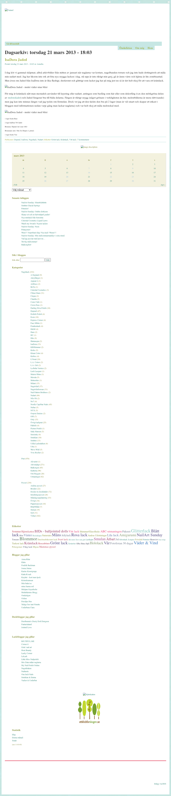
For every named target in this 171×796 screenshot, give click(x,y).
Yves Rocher (36, 452)
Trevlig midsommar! (29, 241)
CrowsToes (35, 305)
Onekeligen (25, 595)
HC (32, 335)
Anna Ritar (25, 559)
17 (155, 172)
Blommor (28, 538)
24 (155, 176)
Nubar (33, 407)
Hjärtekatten (27, 531)
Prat (23, 458)
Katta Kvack (26, 574)
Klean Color (35, 353)
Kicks (33, 350)
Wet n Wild (35, 449)
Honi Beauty (26, 650)
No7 (32, 401)
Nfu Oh (34, 398)
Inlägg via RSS (160, 783)
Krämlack (64, 139)
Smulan (100, 538)
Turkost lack (18, 543)
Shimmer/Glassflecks (90, 531)
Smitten (34, 440)
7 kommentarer (83, 139)
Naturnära (46, 535)
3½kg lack (27, 546)
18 (23, 176)
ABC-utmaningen (111, 531)
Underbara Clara (27, 607)
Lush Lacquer (36, 371)
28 (89, 180)
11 (23, 172)
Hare (32, 332)
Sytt (32, 512)
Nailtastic (25, 671)
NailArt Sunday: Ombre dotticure (34, 211)
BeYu (33, 287)
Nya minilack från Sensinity (32, 217)
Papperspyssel (36, 503)
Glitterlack (141, 530)
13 (67, 172)
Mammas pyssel (47, 546)
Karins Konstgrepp (29, 571)
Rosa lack (79, 534)
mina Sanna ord (27, 586)
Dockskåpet (37, 535)
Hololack (96, 542)
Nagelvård (35, 386)
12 (45, 172)
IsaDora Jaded (16, 59)
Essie (33, 317)
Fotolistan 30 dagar (121, 543)
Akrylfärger (35, 277)
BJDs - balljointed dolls (51, 531)
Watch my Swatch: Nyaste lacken (34, 223)
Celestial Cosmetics (38, 290)
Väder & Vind (146, 542)
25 (23, 180)
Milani (33, 383)
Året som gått (80, 539)
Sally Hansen (36, 431)
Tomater (15, 539)
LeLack (24, 656)
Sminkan (34, 437)
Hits (32, 338)
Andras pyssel (36, 485)
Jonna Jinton (26, 568)
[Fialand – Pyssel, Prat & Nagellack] (85, 25)
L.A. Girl (34, 365)
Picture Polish (36, 428)
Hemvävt (154, 539)
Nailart (40, 139)
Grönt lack (55, 139)
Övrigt (33, 500)
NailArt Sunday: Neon (30, 226)
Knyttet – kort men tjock (31, 577)
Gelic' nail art (26, 647)
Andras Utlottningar (97, 535)
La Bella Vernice (37, 368)
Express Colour (37, 320)
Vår (107, 542)
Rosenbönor (44, 543)
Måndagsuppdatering (39, 497)
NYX (33, 410)
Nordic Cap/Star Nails (39, 404)
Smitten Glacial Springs (30, 205)
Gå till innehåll (13, 43)
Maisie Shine (36, 374)
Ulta (32, 446)
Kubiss (33, 356)
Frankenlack (35, 326)
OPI (32, 416)
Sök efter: (16, 260)
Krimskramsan (27, 580)
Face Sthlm (35, 323)
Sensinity (34, 434)
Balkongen (35, 467)
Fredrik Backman (28, 565)
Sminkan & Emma (28, 677)
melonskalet (14, 97)
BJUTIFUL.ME (27, 641)
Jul (117, 539)
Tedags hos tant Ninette (30, 604)
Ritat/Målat (35, 506)
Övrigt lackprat (36, 422)
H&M (33, 329)
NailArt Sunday (149, 534)
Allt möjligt (35, 464)
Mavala (33, 377)
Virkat (33, 515)
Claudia (34, 299)
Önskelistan (125, 48)
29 (111, 180)
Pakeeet (126, 531)
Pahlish (33, 425)
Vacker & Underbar (29, 680)
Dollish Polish (36, 314)
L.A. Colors (35, 362)
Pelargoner (17, 546)
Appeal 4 (34, 280)
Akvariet (34, 461)
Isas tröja (162, 539)
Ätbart (110, 539)
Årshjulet (131, 539)
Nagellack (33, 139)
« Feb (15, 184)
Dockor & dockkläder (39, 491)
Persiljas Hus (26, 601)
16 (133, 172)
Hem (150, 48)
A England (35, 274)
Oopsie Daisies (37, 413)
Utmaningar (35, 476)
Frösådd (138, 539)
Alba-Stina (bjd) (82, 543)
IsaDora (24, 139)
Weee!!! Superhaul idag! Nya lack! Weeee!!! (38, 232)
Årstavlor (72, 543)
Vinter (28, 535)
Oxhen (24, 598)
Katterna (34, 470)
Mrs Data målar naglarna (31, 662)
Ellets (23, 562)
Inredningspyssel (37, 494)
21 (89, 176)
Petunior (146, 539)
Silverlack (123, 539)
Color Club (35, 302)
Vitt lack (72, 139)
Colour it (24, 644)
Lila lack (113, 535)
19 (45, 176)
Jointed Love (26, 627)
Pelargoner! (26, 229)
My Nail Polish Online (30, 665)
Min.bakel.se (26, 583)
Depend (17, 139)
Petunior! (25, 208)
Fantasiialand (26, 624)
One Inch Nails (27, 674)
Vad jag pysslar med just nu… (33, 238)
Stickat (33, 509)
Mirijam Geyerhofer (29, 589)
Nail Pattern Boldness (39, 392)
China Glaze (35, 293)
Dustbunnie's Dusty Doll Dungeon (35, 621)
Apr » (163, 184)
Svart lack (63, 539)
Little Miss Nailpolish (30, 659)
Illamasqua (35, 341)
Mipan (36, 546)
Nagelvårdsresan (37, 389)
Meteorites (35, 380)
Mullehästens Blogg (29, 592)
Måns (56, 534)
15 (111, 172)
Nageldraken (26, 668)
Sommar (16, 531)
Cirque (33, 296)
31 (155, 180)
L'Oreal (33, 359)
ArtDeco (34, 284)
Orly (32, 419)
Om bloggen (35, 473)
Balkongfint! (26, 244)
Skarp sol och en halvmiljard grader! (35, 214)
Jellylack (66, 535)
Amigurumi (127, 534)
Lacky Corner (26, 653)
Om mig (139, 48)
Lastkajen (89, 539)
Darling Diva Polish (38, 308)
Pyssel (24, 482)
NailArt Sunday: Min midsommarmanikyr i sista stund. (43, 235)
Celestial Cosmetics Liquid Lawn (34, 220)
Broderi (34, 488)
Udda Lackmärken (38, 443)
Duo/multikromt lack (47, 539)
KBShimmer (36, 347)
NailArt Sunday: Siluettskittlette (33, 202)
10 (155, 168)
